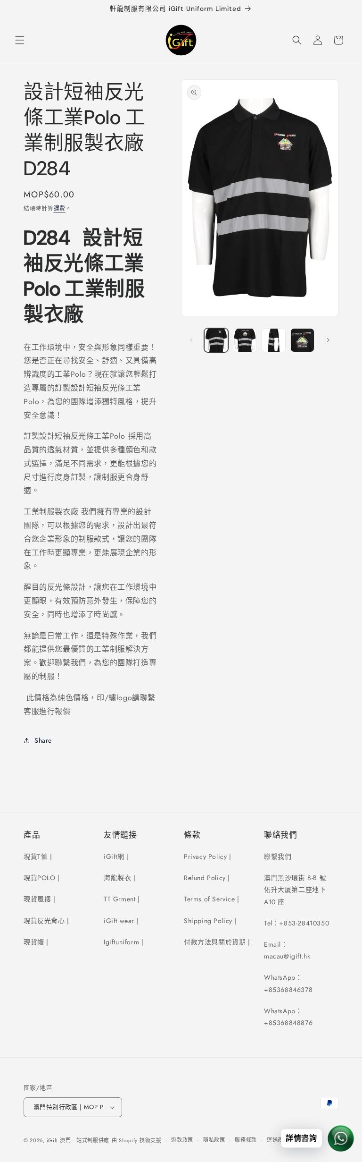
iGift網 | (116, 856)
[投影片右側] (328, 340)
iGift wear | (121, 920)
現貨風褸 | (40, 899)
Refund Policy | (207, 877)
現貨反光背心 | (46, 920)
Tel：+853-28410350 (296, 923)
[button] (19, 40)
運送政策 (278, 1140)
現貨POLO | (42, 877)
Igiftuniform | (123, 942)
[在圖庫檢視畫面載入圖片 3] (274, 340)
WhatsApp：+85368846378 (288, 983)
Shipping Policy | (210, 920)
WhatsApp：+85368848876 (288, 1016)
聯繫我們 (277, 856)
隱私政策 (214, 1140)
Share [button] (43, 740)
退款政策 (182, 1140)
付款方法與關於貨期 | (217, 942)
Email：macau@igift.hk (287, 950)
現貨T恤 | (38, 856)
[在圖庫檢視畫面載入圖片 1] (216, 340)
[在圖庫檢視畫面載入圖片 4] (302, 340)
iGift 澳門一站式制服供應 (78, 1140)
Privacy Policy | (207, 856)
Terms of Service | (211, 899)
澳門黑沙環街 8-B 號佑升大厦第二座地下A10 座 (295, 889)
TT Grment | (122, 899)
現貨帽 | (36, 942)
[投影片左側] (191, 340)
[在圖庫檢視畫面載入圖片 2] (245, 340)
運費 (60, 208)
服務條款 (246, 1140)
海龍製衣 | (120, 877)
